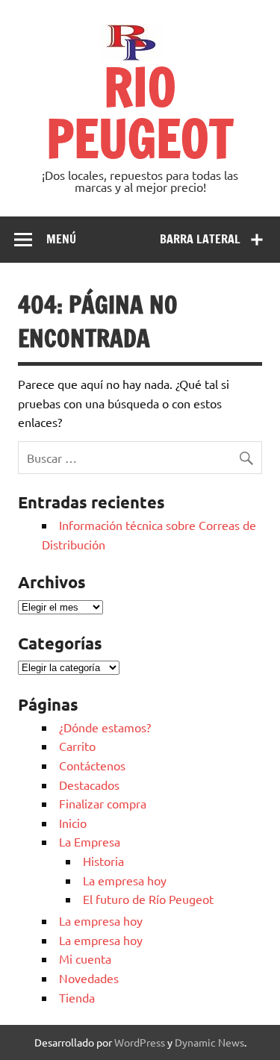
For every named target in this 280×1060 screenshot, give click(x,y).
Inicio (73, 822)
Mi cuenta (85, 958)
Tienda (77, 997)
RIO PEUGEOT (140, 112)
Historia (103, 860)
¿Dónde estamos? (105, 727)
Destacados (89, 784)
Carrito (77, 745)
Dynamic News (209, 1042)
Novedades (89, 977)
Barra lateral (200, 239)
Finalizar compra (102, 803)
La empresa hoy (125, 880)
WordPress (139, 1042)
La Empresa (89, 841)
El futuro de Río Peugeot (148, 898)
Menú (61, 239)
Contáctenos (92, 765)
